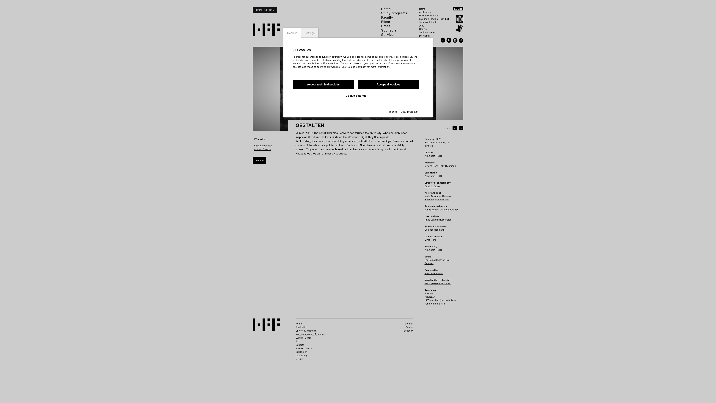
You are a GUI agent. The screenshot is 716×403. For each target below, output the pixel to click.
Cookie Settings (356, 95)
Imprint (392, 111)
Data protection (410, 111)
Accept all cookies (388, 84)
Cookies (292, 33)
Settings (310, 33)
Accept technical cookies (323, 84)
